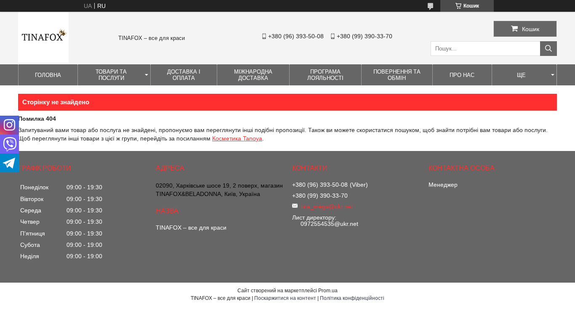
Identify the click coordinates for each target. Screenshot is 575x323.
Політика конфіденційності (352, 298)
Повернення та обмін (397, 75)
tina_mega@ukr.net (327, 206)
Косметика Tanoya (237, 138)
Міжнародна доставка (253, 75)
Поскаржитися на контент (285, 298)
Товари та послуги (111, 75)
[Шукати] (548, 48)
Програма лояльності (325, 75)
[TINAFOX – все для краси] (43, 60)
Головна (48, 75)
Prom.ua (328, 291)
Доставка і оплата (183, 75)
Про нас (462, 75)
